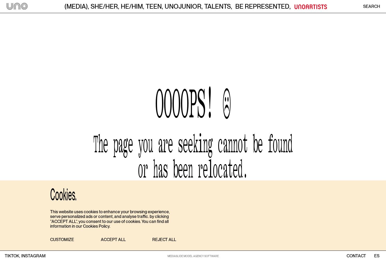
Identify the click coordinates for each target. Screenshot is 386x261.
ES (376, 256)
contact (356, 256)
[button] (62, 239)
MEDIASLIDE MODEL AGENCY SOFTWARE (193, 256)
